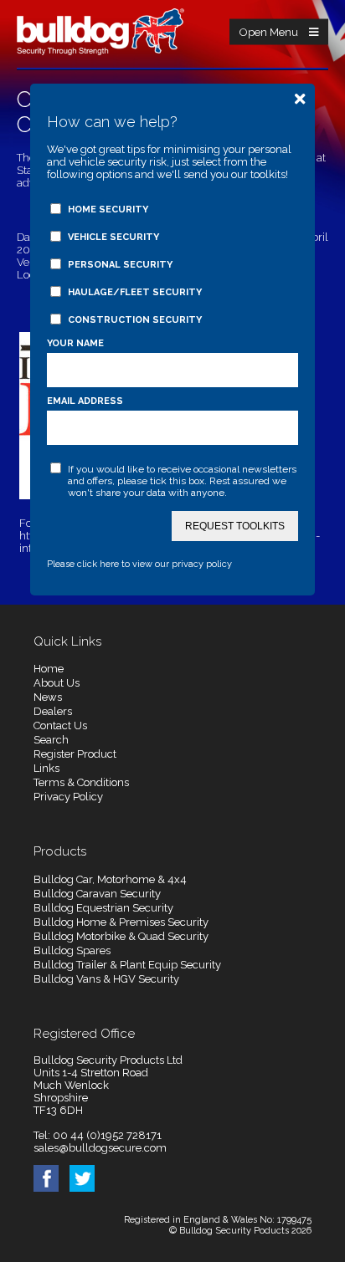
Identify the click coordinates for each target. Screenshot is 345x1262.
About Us (56, 683)
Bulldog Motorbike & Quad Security (121, 936)
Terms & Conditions (81, 782)
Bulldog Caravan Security (97, 893)
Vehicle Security (113, 237)
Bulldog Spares (72, 950)
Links (46, 768)
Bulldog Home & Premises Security (121, 922)
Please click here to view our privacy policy (139, 564)
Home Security (108, 209)
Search (51, 739)
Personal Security (120, 264)
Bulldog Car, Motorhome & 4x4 (110, 879)
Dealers (52, 711)
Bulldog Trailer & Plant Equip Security (127, 964)
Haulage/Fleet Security (135, 292)
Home (48, 668)
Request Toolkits (235, 526)
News (47, 697)
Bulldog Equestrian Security (103, 908)
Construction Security (135, 319)
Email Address (85, 401)
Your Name (75, 343)
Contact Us (60, 725)
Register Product (74, 754)
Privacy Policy (68, 796)
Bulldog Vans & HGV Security (106, 979)
